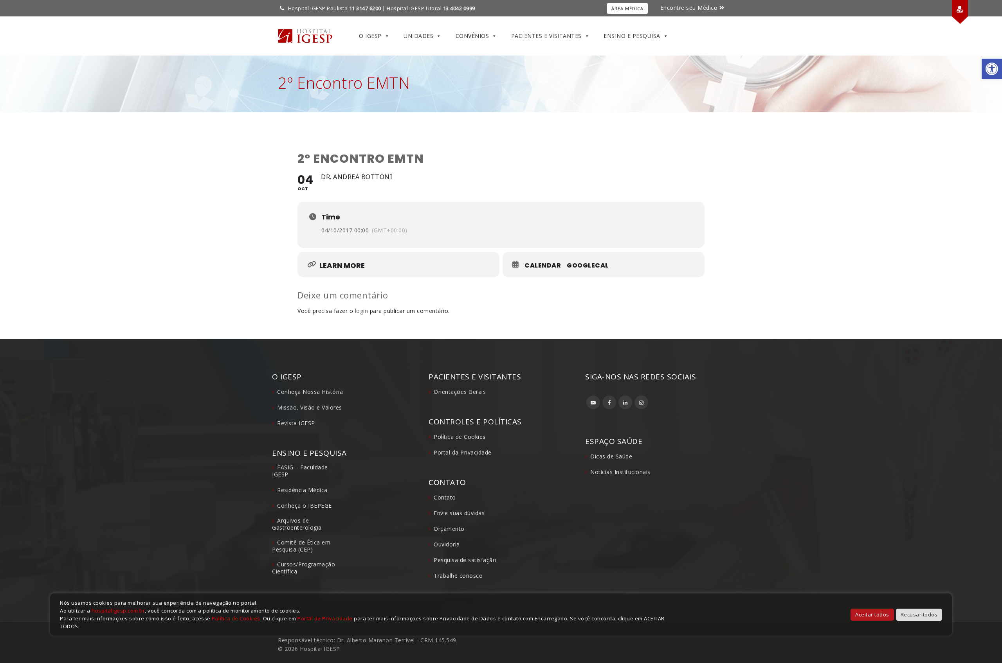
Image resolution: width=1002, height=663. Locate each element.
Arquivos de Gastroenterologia (297, 524)
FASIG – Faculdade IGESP (300, 471)
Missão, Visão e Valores (309, 407)
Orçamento (449, 528)
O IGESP (370, 36)
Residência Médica (302, 490)
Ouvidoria (447, 544)
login (361, 310)
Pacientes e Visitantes (546, 36)
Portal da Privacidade (463, 452)
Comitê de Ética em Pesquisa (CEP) (301, 546)
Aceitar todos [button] (872, 614)
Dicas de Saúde (611, 456)
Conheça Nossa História (310, 391)
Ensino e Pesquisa (632, 36)
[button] (992, 69)
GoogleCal (588, 266)
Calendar (542, 266)
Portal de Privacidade (325, 618)
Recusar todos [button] (919, 614)
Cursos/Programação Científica (303, 568)
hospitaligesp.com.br (118, 610)
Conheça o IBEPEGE (304, 505)
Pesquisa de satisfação (465, 560)
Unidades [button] (418, 36)
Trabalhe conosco (458, 575)
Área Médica (627, 8)
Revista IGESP (296, 423)
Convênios (472, 36)
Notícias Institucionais (620, 472)
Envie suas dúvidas (459, 513)
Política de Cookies (460, 436)
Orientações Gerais (460, 391)
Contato (445, 497)
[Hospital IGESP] (305, 36)
